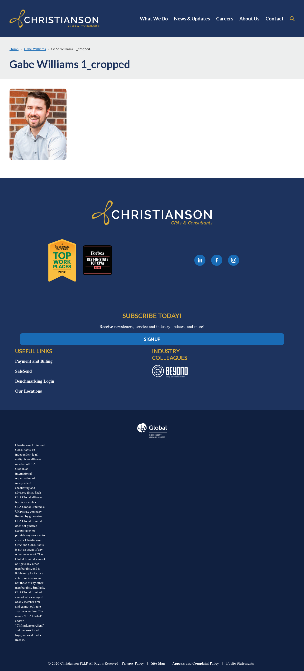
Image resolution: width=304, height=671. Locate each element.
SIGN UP (152, 339)
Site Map (158, 663)
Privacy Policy (133, 663)
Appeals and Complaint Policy (195, 663)
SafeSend (23, 371)
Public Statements (240, 663)
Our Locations (28, 391)
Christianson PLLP (54, 19)
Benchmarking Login (34, 381)
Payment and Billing (33, 361)
